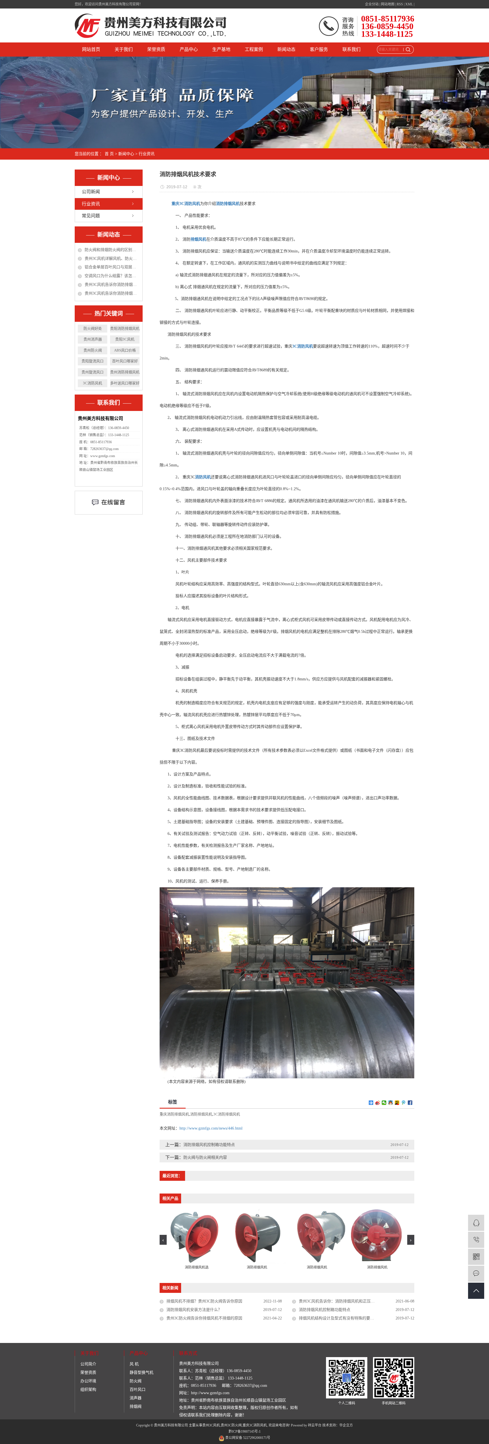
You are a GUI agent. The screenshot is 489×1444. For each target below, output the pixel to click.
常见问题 (91, 215)
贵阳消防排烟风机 (125, 328)
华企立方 (346, 1425)
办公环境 (88, 1381)
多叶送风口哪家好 (125, 383)
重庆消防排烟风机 (174, 1114)
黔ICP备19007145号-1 (245, 1432)
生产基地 (221, 49)
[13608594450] (476, 1240)
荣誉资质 (156, 49)
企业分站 (372, 4)
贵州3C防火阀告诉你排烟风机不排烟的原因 (204, 1318)
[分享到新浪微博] (377, 1102)
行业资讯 (147, 154)
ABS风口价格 (125, 350)
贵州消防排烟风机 (125, 372)
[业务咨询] (476, 1223)
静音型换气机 (141, 1372)
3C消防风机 (92, 383)
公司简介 (88, 1364)
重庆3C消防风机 (255, 1425)
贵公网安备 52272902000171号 (247, 1438)
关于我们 (124, 49)
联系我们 (351, 49)
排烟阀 (135, 1406)
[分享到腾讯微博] (403, 1102)
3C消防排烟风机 (226, 1114)
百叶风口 (137, 1389)
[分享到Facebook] (410, 1102)
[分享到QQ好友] (390, 1102)
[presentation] (163, 1240)
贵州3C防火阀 (231, 1425)
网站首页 (91, 49)
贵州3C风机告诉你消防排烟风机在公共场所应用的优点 (112, 293)
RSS (400, 4)
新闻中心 (126, 154)
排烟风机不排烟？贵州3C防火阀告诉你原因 (204, 1301)
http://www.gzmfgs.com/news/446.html (211, 1128)
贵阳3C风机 (124, 339)
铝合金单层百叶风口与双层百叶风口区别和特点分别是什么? (112, 267)
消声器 (135, 1398)
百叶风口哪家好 (125, 361)
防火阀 (135, 1381)
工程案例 (254, 49)
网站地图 (387, 4)
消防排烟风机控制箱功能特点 (209, 1145)
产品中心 (189, 49)
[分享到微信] (384, 1102)
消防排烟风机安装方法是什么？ (194, 1310)
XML (409, 4)
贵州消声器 (92, 339)
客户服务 (319, 49)
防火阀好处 (92, 328)
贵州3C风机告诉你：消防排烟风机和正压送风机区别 (345, 1301)
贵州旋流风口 (93, 372)
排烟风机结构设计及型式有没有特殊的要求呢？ (340, 1318)
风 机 (134, 1364)
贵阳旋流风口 (93, 361)
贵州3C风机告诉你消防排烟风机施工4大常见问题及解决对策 (112, 284)
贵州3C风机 (211, 1425)
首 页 (109, 154)
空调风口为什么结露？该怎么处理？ (112, 276)
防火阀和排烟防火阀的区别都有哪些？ (112, 250)
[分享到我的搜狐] (397, 1102)
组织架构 (88, 1389)
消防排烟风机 (201, 1114)
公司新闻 (91, 191)
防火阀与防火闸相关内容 (205, 1157)
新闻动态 (286, 49)
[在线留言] (476, 1274)
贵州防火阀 (92, 350)
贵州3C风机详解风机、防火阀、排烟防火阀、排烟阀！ (112, 258)
